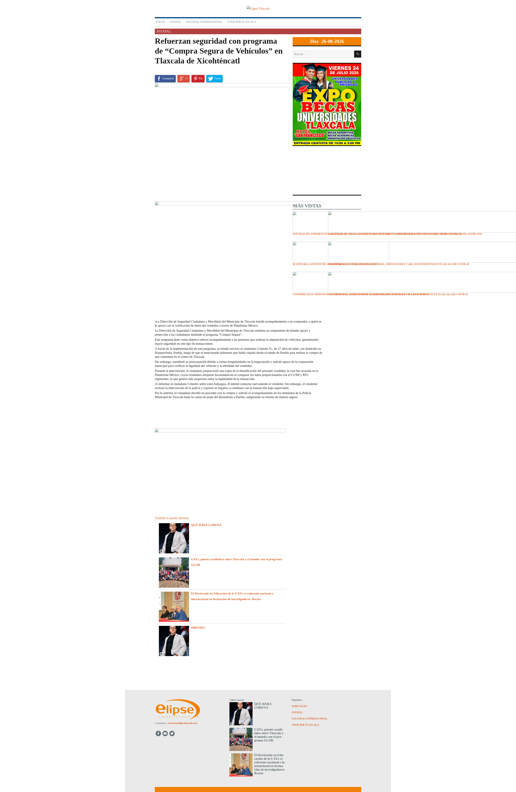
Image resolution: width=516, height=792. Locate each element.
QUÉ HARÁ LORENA (206, 525)
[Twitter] (172, 733)
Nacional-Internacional (204, 21)
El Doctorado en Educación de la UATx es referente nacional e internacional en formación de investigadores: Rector (269, 764)
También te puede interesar (172, 518)
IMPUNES (198, 627)
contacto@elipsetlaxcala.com (182, 723)
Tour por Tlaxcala (241, 21)
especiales (299, 706)
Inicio (160, 21)
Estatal (175, 21)
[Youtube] (165, 733)
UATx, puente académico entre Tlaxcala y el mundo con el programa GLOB (268, 735)
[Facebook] (158, 733)
